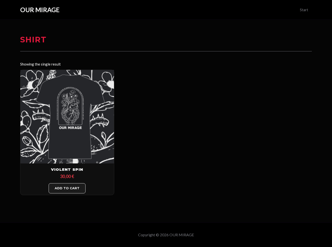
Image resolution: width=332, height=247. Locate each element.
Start (304, 10)
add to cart (67, 188)
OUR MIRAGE (40, 10)
